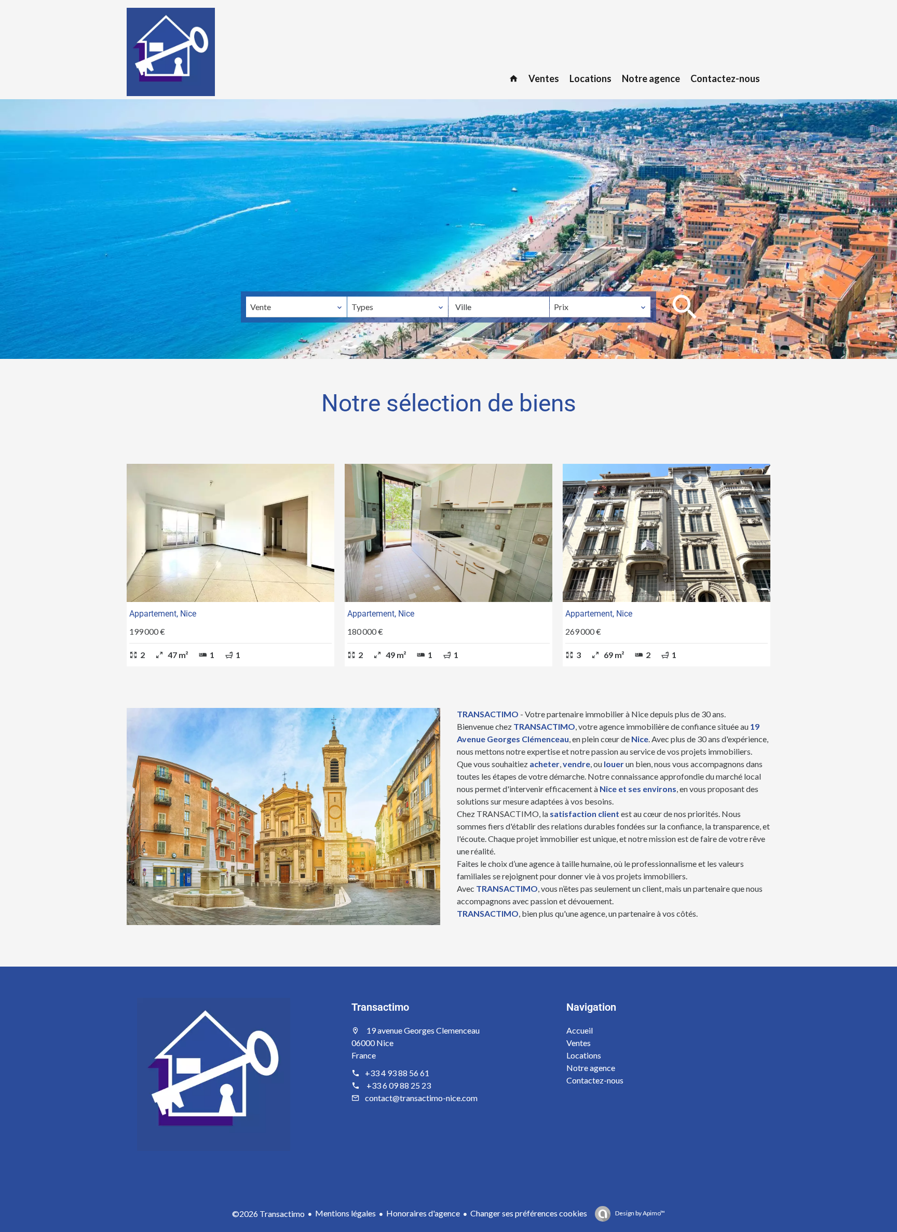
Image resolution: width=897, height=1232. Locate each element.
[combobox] (296, 307)
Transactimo (380, 1007)
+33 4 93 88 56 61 (397, 1073)
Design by (639, 1213)
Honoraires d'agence (423, 1213)
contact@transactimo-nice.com (421, 1098)
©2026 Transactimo (268, 1213)
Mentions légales (345, 1213)
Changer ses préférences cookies (528, 1213)
